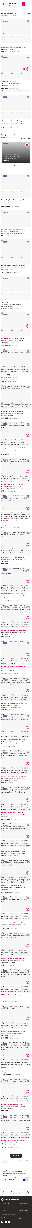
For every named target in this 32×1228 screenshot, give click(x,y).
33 (27, 1160)
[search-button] (23, 4)
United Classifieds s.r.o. (14, 1226)
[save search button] (29, 14)
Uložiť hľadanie (9, 1179)
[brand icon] (2, 4)
